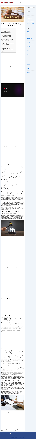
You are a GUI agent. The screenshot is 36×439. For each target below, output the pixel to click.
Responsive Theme (23, 437)
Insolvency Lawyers (29, 49)
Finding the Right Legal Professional (6, 48)
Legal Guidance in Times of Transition (7, 30)
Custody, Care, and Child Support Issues (7, 36)
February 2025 (28, 68)
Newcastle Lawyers (29, 53)
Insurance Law (28, 50)
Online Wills (28, 54)
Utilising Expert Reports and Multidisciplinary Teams (8, 43)
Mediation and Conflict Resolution (6, 31)
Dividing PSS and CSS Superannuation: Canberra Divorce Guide (30, 14)
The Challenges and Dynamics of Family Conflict (7, 39)
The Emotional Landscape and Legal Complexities (8, 40)
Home (21, 2)
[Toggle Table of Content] (14, 28)
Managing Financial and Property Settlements (7, 35)
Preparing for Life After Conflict (5, 44)
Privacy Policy (28, 32)
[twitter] (12, 433)
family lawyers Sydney (29, 46)
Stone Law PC (3, 4)
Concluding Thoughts (4, 51)
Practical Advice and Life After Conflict (7, 38)
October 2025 (28, 65)
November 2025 (28, 64)
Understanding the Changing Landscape (6, 32)
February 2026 (28, 61)
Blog (28, 2)
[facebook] (10, 433)
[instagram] (14, 433)
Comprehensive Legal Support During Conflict (7, 34)
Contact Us (33, 2)
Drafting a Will (28, 42)
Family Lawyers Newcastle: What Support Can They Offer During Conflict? (30, 19)
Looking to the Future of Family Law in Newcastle (7, 49)
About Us (25, 2)
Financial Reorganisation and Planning (7, 45)
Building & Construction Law (29, 38)
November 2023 (28, 72)
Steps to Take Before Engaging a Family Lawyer (8, 47)
